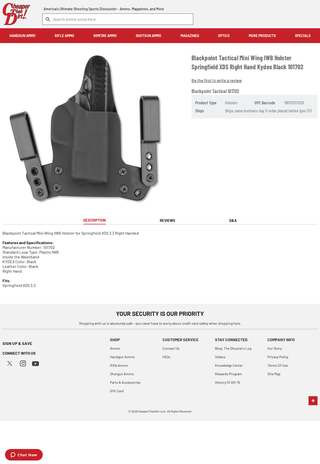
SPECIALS (302, 36)
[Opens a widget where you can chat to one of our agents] (24, 455)
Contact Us (171, 348)
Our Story (275, 348)
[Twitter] (10, 362)
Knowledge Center (229, 365)
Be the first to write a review (217, 80)
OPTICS (224, 36)
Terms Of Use (278, 365)
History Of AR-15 (227, 382)
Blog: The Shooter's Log (233, 348)
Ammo (115, 348)
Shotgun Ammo (122, 374)
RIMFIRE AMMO (105, 36)
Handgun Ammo (122, 357)
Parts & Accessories (125, 382)
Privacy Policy (278, 357)
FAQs (166, 357)
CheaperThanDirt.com (152, 411)
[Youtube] (35, 363)
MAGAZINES (189, 36)
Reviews (167, 220)
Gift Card (117, 391)
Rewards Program (228, 374)
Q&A (233, 220)
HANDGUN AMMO (23, 36)
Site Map (274, 374)
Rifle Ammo (119, 365)
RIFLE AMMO (64, 36)
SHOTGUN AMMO (148, 36)
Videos (220, 357)
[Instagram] (23, 362)
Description (94, 220)
